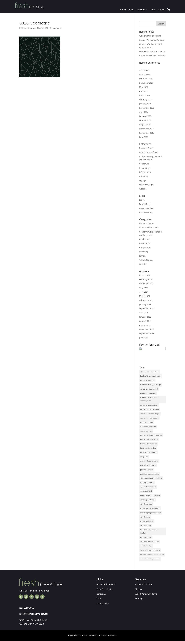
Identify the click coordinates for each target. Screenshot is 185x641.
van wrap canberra (147, 500)
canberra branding (147, 380)
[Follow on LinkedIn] (42, 596)
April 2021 (143, 91)
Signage (142, 180)
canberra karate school (149, 389)
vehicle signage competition (150, 512)
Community (144, 168)
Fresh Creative (28, 28)
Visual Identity (145, 525)
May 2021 (143, 87)
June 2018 (143, 137)
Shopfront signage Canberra (151, 478)
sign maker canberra (148, 487)
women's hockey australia (150, 559)
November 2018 (146, 128)
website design (146, 546)
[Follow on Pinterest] (31, 596)
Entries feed (144, 204)
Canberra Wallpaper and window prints (149, 399)
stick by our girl (146, 491)
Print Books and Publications (152, 51)
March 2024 (144, 74)
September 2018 (146, 133)
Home (123, 9)
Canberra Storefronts (148, 152)
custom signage (146, 431)
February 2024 (145, 78)
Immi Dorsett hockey (148, 448)
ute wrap (157, 495)
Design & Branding (143, 584)
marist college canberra (149, 461)
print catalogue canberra (149, 474)
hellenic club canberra (148, 444)
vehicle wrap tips (146, 521)
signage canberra (147, 482)
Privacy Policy (103, 603)
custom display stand (148, 426)
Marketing (143, 176)
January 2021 (145, 103)
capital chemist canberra (149, 409)
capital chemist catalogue (150, 414)
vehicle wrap (145, 517)
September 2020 (146, 108)
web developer (145, 537)
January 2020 (145, 116)
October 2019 (145, 120)
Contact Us (101, 594)
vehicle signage (146, 504)
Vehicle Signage (146, 184)
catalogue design (146, 422)
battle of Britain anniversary (150, 376)
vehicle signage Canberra (150, 508)
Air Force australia (152, 372)
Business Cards (146, 148)
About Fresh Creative (106, 584)
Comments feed (146, 208)
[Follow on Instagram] (26, 596)
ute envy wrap (145, 495)
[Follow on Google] (37, 596)
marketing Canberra (148, 465)
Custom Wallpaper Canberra (152, 40)
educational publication (149, 439)
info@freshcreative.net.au (33, 613)
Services (141, 9)
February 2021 (145, 99)
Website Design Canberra (150, 550)
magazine (144, 457)
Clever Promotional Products (152, 55)
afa (141, 372)
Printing (138, 598)
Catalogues (144, 163)
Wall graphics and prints (150, 35)
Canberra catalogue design (150, 384)
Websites (143, 188)
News (152, 9)
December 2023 (146, 83)
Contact (162, 9)
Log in (142, 200)
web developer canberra (149, 542)
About (131, 9)
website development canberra (152, 554)
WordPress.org (145, 212)
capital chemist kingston (149, 418)
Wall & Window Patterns (146, 594)
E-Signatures (145, 172)
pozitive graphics (146, 469)
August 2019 (144, 124)
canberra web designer (149, 405)
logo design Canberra (148, 452)
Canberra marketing (148, 393)
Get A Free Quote (104, 589)
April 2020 (143, 112)
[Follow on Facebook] (21, 596)
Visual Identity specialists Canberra (149, 531)
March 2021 (144, 95)
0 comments (55, 28)
